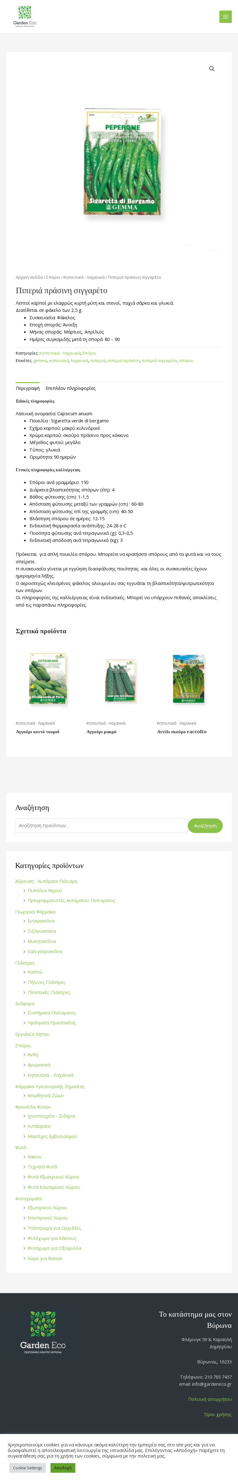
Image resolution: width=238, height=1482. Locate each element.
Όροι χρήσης (218, 1414)
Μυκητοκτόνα (42, 941)
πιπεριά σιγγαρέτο (159, 360)
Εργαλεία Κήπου (32, 1034)
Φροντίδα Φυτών (33, 1107)
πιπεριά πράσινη (123, 360)
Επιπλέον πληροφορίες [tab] (71, 388)
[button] (212, 68)
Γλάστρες (25, 963)
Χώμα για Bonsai (45, 1258)
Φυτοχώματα (28, 1198)
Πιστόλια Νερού (45, 890)
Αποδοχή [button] (63, 1468)
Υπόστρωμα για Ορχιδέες (54, 1228)
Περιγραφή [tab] (28, 388)
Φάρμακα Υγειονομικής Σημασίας (50, 1086)
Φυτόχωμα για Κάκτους (52, 1238)
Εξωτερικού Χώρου (47, 1207)
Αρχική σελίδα (29, 277)
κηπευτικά (59, 360)
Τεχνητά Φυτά (42, 1166)
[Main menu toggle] (225, 17)
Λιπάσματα (39, 1126)
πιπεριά (97, 360)
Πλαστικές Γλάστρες (49, 992)
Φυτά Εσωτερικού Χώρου (54, 1187)
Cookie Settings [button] (27, 1468)
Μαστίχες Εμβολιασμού (52, 1136)
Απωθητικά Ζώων (46, 1095)
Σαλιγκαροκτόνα (45, 951)
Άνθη (33, 1054)
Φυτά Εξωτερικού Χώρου (53, 1177)
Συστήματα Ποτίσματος (52, 1012)
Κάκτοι (35, 1156)
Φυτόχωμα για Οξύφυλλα (54, 1248)
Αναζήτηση (205, 825)
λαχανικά (79, 360)
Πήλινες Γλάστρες (47, 982)
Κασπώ (35, 972)
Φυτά (20, 1147)
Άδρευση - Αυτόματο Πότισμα (46, 881)
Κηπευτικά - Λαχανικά (50, 1075)
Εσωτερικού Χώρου (48, 1217)
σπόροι (186, 360)
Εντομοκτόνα (41, 921)
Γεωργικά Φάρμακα (35, 912)
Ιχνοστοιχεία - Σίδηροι (52, 1116)
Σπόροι (23, 1045)
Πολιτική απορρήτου (210, 1399)
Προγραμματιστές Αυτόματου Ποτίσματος (71, 900)
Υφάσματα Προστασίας (52, 1022)
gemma (40, 360)
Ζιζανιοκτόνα (42, 931)
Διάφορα (24, 1003)
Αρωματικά (39, 1064)
